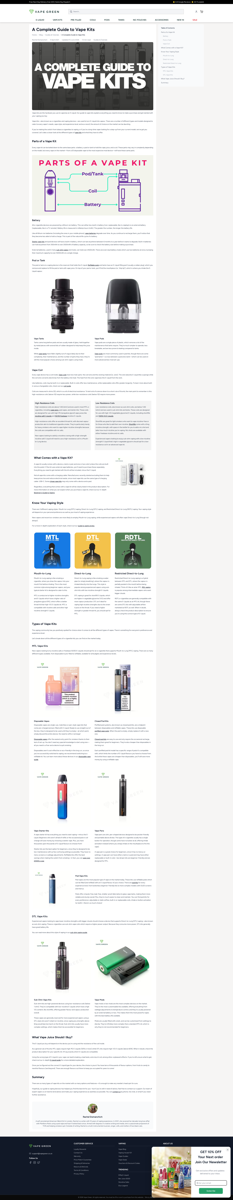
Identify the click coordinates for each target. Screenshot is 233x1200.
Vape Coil (166, 44)
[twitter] (38, 1162)
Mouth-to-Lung (168, 56)
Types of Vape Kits (168, 67)
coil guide (67, 386)
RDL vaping (146, 587)
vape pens (54, 410)
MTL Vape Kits (168, 71)
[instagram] (34, 1162)
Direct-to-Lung (168, 59)
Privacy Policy (79, 1174)
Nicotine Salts (123, 1182)
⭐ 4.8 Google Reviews (182, 2)
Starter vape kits (38, 242)
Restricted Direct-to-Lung (172, 63)
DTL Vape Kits (168, 75)
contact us (116, 1092)
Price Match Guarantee (82, 1160)
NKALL (152, 1197)
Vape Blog (122, 1149)
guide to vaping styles (86, 526)
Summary (164, 83)
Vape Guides (123, 1156)
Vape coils (62, 375)
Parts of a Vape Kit (168, 32)
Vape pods (99, 354)
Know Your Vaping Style (170, 52)
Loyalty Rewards (80, 1149)
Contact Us (78, 1153)
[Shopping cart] (202, 11)
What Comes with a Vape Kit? (172, 48)
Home (34, 35)
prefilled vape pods (102, 731)
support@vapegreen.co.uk (42, 1154)
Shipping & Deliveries (82, 1163)
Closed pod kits (100, 739)
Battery (165, 36)
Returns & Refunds (81, 1167)
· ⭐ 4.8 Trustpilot (197, 2)
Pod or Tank (167, 40)
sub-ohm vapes (62, 250)
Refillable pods (93, 265)
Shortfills (132, 424)
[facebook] (30, 1162)
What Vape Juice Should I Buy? (172, 79)
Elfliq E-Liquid (123, 1175)
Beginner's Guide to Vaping (44, 493)
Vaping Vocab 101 (125, 1153)
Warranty (77, 1156)
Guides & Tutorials (52, 35)
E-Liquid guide (55, 1060)
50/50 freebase (61, 416)
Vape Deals (122, 1160)
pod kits (135, 883)
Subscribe (211, 1191)
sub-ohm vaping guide (78, 932)
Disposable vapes (40, 739)
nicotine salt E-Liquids (43, 416)
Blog (41, 35)
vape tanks (43, 354)
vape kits (78, 133)
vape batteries (90, 233)
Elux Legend (123, 1186)
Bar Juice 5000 (124, 1179)
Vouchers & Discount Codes (129, 1163)
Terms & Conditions (81, 1170)
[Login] (196, 12)
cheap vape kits (56, 481)
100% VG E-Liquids (106, 416)
